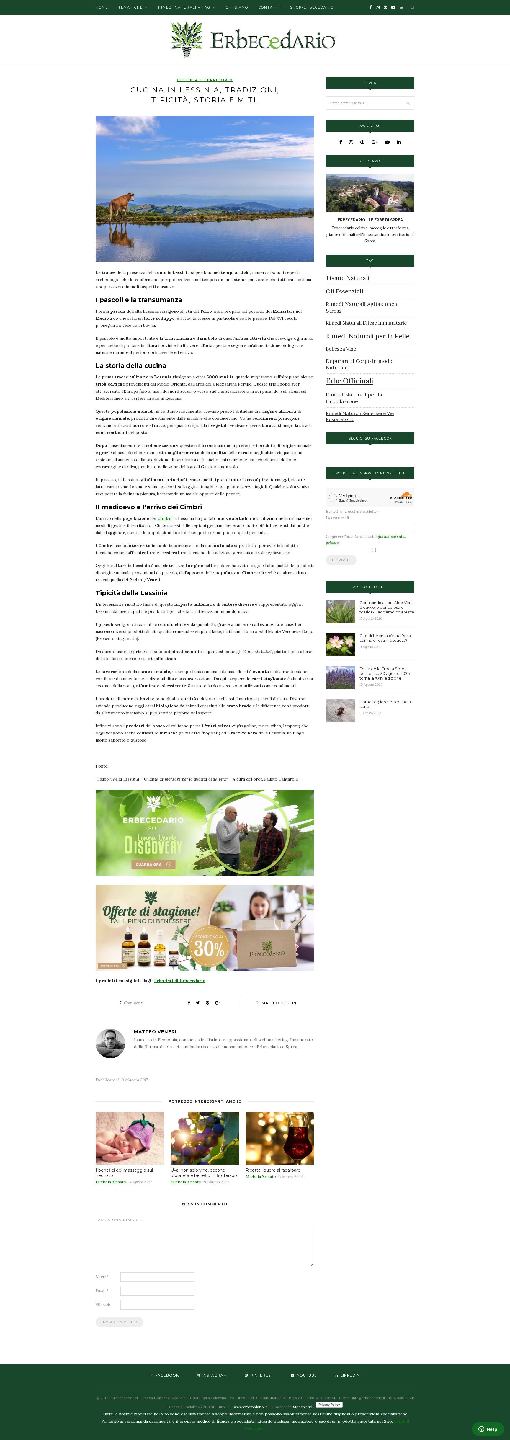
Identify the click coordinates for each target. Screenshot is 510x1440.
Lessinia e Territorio (205, 80)
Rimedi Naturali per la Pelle (367, 336)
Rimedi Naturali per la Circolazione (354, 398)
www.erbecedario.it (250, 1407)
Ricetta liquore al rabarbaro (273, 1170)
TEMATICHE (130, 7)
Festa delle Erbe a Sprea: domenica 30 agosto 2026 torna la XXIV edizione (384, 673)
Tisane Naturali (348, 278)
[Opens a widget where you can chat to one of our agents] (488, 1429)
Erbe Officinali (349, 381)
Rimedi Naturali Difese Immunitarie (366, 323)
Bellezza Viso (341, 349)
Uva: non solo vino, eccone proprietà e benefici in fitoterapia (204, 1173)
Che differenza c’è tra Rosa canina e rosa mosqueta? (385, 638)
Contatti (269, 7)
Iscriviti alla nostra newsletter (352, 511)
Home (102, 7)
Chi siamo (237, 7)
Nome (102, 1276)
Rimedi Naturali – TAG (184, 7)
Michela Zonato (111, 1182)
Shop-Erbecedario (312, 7)
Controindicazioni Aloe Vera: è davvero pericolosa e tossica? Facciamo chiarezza (386, 607)
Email (102, 1290)
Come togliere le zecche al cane (385, 704)
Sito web (103, 1304)
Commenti (132, 1002)
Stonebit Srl (302, 1407)
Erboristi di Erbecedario (179, 980)
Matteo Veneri (278, 1002)
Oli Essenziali (344, 291)
